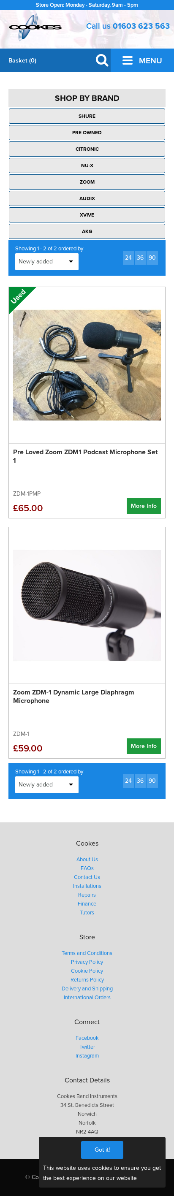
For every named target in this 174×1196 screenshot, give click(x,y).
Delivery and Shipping (87, 988)
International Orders (87, 997)
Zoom (87, 182)
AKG (87, 231)
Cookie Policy (87, 971)
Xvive (87, 215)
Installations (87, 886)
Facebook (87, 1038)
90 (152, 257)
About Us (87, 859)
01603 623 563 (141, 26)
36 (140, 257)
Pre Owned (87, 133)
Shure (87, 116)
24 (128, 257)
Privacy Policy (87, 962)
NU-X (87, 165)
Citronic (87, 149)
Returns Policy (87, 979)
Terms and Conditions (87, 953)
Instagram (87, 1055)
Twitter (87, 1047)
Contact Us (87, 877)
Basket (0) (22, 60)
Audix (87, 198)
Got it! (102, 1149)
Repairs (87, 895)
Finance (87, 903)
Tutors (87, 912)
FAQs (87, 868)
